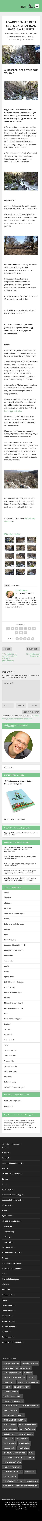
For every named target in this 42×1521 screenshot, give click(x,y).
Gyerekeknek (9, 977)
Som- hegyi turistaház (13, 411)
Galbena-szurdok (10, 1392)
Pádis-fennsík (9, 1434)
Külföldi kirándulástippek (13, 982)
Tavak (6, 1045)
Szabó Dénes (13, 33)
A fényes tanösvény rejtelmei (18, 1126)
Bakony (7, 919)
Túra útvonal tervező (13, 1481)
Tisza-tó (30, 1458)
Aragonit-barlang (11, 1363)
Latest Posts (16, 585)
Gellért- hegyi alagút (12, 1396)
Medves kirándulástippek (13, 1008)
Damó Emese (9, 878)
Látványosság (9, 987)
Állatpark (7, 903)
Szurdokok (30, 36)
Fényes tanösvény (21, 1387)
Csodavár (32, 1378)
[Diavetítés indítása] (12, 534)
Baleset (7, 929)
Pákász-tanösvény (25, 1434)
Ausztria (7, 908)
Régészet (7, 1024)
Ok (15, 1512)
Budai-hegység (10, 940)
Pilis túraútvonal (27, 1429)
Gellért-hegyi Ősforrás (13, 1401)
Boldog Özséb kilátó (12, 1373)
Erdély (6, 971)
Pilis (23, 36)
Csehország (8, 961)
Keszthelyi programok (12, 1101)
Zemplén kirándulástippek (27, 1486)
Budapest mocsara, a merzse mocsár (19, 1124)
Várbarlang (8, 1486)
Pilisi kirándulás (10, 1429)
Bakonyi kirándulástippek (14, 924)
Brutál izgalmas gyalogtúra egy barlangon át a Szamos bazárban (20, 872)
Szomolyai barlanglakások (14, 1453)
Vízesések (8, 1077)
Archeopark (8, 1368)
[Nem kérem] (39, 1510)
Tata (31, 1453)
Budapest (28, 1373)
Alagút (6, 892)
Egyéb (6, 966)
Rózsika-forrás (9, 1443)
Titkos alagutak (10, 1050)
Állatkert (7, 898)
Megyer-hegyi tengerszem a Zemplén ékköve (20, 857)
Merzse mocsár (9, 1425)
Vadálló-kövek (32, 1481)
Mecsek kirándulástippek (13, 1003)
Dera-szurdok (9, 1382)
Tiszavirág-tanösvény (12, 1472)
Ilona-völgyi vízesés (30, 1406)
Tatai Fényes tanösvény (13, 1458)
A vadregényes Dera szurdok (15, 1121)
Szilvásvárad (23, 1448)
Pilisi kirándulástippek (12, 1019)
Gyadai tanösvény (10, 1406)
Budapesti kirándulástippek (14, 945)
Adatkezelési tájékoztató (21, 1517)
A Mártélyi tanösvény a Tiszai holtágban (19, 1122)
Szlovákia (7, 1029)
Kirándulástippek (10, 1410)
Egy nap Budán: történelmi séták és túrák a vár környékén (20, 834)
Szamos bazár (9, 1448)
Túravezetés (9, 1061)
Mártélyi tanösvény (27, 1425)
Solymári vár (24, 1443)
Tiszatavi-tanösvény (12, 1462)
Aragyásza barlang (30, 1363)
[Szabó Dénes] (10, 598)
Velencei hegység (10, 1066)
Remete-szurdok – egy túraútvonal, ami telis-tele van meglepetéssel (18, 849)
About (7, 585)
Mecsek (7, 998)
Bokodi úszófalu (23, 1368)
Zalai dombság (10, 1082)
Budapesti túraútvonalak (13, 950)
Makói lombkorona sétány (14, 1420)
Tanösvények (14, 39)
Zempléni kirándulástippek (14, 1087)
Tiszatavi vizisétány (11, 1467)
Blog (6, 935)
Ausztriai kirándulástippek (14, 913)
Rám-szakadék (22, 1439)
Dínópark (7, 1387)
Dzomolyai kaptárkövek (28, 1382)
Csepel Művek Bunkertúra (14, 1378)
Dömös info (8, 1106)
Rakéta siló (8, 1439)
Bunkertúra (8, 956)
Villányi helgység (10, 1071)
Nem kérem (24, 1512)
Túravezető (30, 1472)
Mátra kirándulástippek (13, 992)
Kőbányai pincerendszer (13, 1415)
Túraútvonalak (10, 1056)
